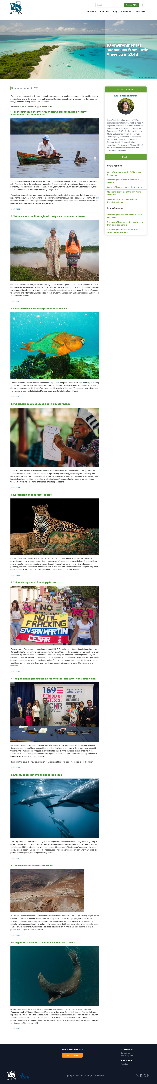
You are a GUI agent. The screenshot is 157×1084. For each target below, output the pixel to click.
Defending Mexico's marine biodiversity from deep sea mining (125, 223)
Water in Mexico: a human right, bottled (124, 187)
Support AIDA (131, 5)
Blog (115, 11)
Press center (126, 11)
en (143, 5)
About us (124, 1064)
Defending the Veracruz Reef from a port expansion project (123, 230)
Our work (90, 11)
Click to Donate (72, 1055)
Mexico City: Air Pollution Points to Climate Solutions (122, 200)
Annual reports (127, 1056)
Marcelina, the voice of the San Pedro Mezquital (124, 193)
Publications (141, 11)
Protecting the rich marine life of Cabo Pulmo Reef (124, 216)
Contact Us (125, 1053)
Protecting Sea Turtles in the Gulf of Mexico (123, 181)
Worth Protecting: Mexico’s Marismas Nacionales (124, 173)
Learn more (15, 209)
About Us (104, 11)
